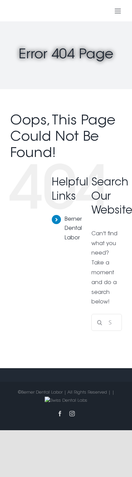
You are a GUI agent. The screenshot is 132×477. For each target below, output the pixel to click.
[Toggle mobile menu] (118, 11)
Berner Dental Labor (73, 228)
